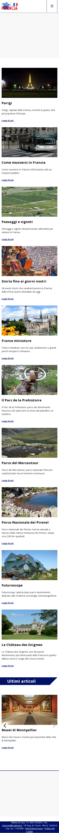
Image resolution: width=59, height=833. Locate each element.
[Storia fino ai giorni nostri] (29, 273)
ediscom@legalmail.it (12, 825)
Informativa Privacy (34, 828)
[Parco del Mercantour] (29, 455)
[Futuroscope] (29, 577)
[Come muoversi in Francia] (29, 154)
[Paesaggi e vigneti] (29, 214)
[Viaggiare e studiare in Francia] (29, 724)
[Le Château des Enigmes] (29, 639)
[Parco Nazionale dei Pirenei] (29, 516)
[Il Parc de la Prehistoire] (29, 394)
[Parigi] (29, 95)
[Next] (53, 725)
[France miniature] (29, 332)
